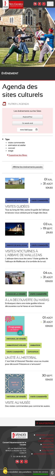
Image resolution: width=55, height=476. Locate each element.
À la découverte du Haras (27, 300)
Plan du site (48, 450)
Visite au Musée (17, 402)
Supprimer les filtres (18, 155)
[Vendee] (12, 5)
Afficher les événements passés (28, 167)
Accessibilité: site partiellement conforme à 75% (27, 472)
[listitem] (35, 4)
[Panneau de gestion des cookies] (5, 471)
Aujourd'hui (27, 117)
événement (9, 73)
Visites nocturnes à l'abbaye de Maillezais (23, 253)
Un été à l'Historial (21, 357)
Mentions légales (45, 435)
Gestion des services (40, 472)
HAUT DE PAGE (46, 423)
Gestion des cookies (43, 454)
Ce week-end (27, 123)
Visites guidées (17, 206)
